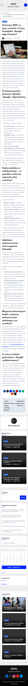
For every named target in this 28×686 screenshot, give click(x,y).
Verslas (5, 21)
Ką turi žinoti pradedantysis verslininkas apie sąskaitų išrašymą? (12, 479)
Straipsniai (9, 38)
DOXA (13, 4)
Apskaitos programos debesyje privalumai (13, 526)
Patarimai (7, 604)
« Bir (3, 572)
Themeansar (14, 683)
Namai (6, 636)
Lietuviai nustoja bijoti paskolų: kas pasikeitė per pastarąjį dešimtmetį (13, 446)
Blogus (22, 681)
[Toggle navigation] (2, 5)
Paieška (5, 492)
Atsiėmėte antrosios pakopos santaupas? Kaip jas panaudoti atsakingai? (13, 609)
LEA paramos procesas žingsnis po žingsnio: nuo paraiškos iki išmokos (13, 641)
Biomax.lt (4, 584)
